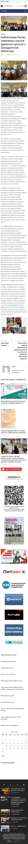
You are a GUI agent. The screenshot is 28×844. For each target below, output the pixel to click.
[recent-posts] (10, 784)
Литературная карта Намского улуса (11, 681)
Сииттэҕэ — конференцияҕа (18, 826)
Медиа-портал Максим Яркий (9, 725)
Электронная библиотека (8, 661)
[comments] (17, 784)
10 (2, 743)
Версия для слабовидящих (13, 469)
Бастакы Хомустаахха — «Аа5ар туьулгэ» (17, 811)
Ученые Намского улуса (7, 702)
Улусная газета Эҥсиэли (8, 674)
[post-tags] (24, 784)
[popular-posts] (4, 784)
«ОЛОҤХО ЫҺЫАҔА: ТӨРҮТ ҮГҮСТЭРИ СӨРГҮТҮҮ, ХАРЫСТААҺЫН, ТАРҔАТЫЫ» (13, 432)
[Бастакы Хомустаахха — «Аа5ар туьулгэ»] (5, 810)
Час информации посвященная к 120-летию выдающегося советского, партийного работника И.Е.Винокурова (18, 801)
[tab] (4, 784)
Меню (5, 11)
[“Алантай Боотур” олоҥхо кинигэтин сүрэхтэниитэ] (5, 789)
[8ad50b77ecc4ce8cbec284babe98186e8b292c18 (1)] (8, 330)
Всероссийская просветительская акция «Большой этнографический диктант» (13, 402)
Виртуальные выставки (7, 695)
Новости (3, 34)
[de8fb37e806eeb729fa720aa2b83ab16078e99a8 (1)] (21, 330)
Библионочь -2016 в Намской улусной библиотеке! (19, 818)
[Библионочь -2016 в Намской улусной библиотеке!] (5, 818)
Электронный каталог (7, 668)
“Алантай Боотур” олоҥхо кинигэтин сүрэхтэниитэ (18, 789)
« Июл (2, 756)
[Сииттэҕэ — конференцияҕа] (5, 826)
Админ (8, 54)
